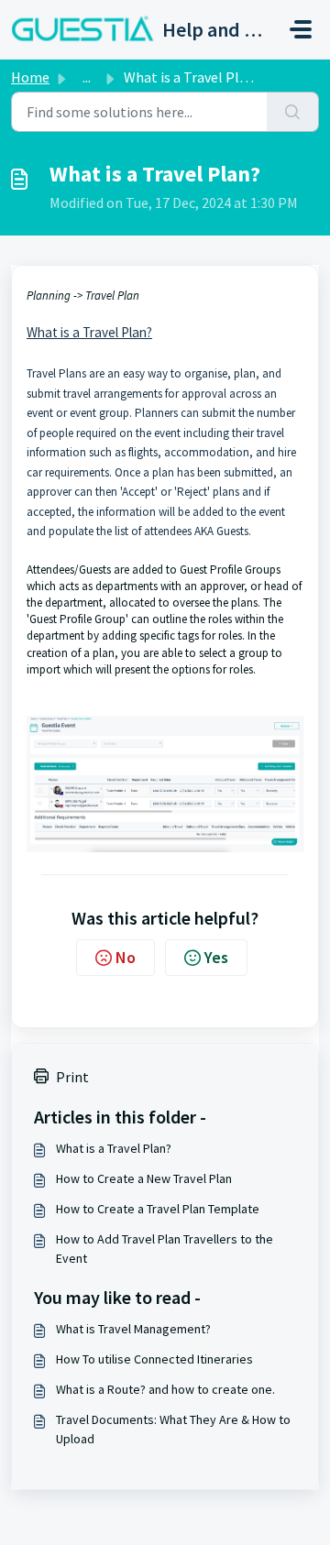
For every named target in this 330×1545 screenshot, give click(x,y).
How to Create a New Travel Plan (144, 1178)
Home (30, 77)
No (126, 957)
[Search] (293, 112)
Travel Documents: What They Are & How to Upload (173, 1429)
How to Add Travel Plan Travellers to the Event (164, 1248)
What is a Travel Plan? (113, 1148)
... (86, 77)
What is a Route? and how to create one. (165, 1389)
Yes (216, 957)
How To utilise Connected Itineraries (154, 1359)
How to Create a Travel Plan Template (157, 1208)
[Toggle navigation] (300, 29)
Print (72, 1077)
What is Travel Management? (133, 1328)
